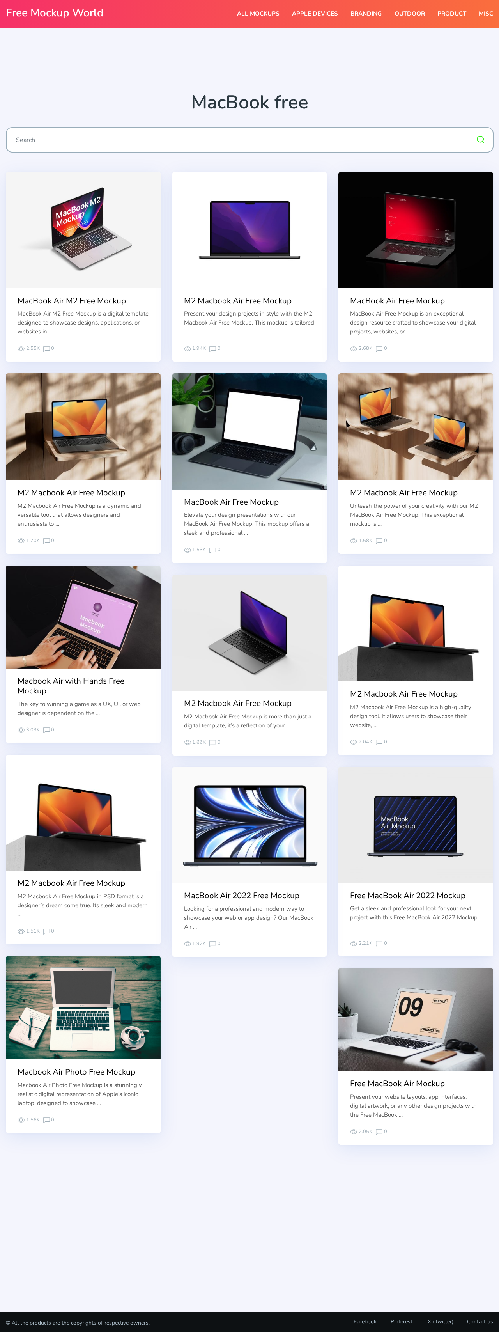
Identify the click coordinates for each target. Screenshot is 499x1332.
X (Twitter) (439, 1321)
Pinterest (401, 1321)
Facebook (365, 1321)
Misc (486, 14)
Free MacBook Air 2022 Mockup (407, 895)
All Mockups (258, 14)
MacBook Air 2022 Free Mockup (241, 895)
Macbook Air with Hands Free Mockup (71, 686)
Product (451, 14)
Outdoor (410, 14)
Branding (366, 14)
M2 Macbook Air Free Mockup (238, 300)
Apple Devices (315, 14)
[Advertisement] (249, 62)
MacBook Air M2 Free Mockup (72, 300)
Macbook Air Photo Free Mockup (76, 1071)
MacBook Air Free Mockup (397, 300)
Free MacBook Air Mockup (397, 1083)
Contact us (480, 1321)
